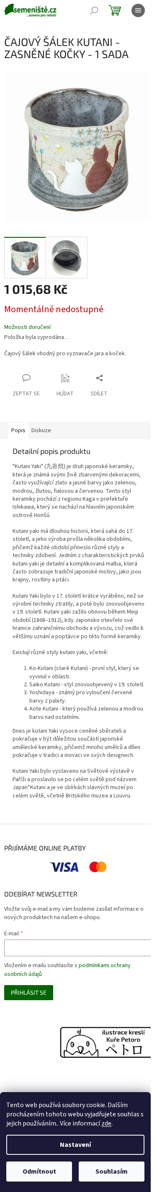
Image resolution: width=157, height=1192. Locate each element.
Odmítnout (39, 1171)
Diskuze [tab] (41, 430)
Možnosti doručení (27, 327)
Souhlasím (111, 1171)
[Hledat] (94, 10)
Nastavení (75, 1144)
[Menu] (138, 10)
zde (106, 1123)
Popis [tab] (18, 430)
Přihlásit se (28, 992)
